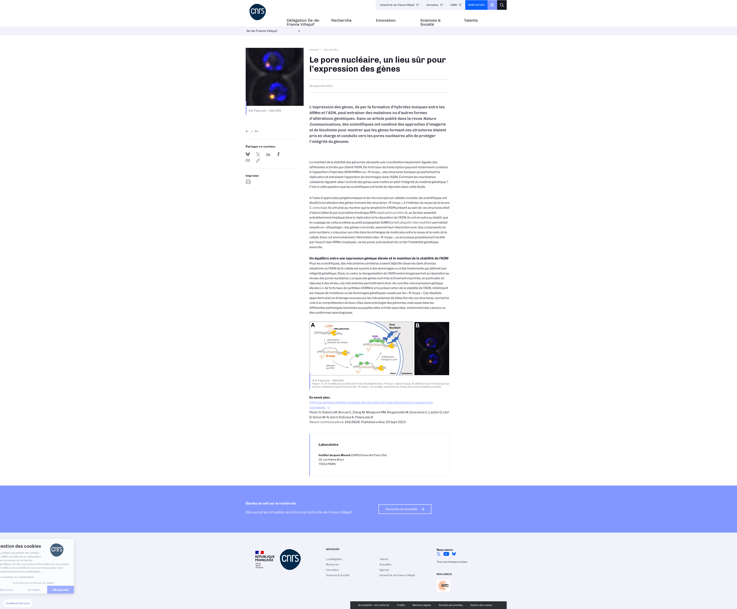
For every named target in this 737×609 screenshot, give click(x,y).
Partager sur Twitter (258, 154)
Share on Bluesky (248, 154)
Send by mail (248, 160)
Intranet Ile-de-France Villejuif (397, 4)
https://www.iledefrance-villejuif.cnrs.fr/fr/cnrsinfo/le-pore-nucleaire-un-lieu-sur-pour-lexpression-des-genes (258, 160)
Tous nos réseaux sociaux (452, 561)
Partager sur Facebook (278, 154)
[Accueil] (264, 12)
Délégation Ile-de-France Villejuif (303, 22)
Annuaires (432, 4)
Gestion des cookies (481, 605)
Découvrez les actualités (402, 509)
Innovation (386, 20)
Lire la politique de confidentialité (26, 577)
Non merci (17, 589)
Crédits (401, 605)
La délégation (334, 559)
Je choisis (44, 589)
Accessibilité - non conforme (373, 605)
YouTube (446, 554)
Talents (471, 20)
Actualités (331, 49)
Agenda (384, 569)
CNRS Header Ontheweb (492, 5)
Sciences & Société (430, 22)
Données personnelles (451, 605)
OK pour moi (71, 589)
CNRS (453, 4)
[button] (17, 603)
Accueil (314, 49)
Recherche (341, 20)
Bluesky (454, 554)
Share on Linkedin (268, 154)
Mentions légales (422, 605)
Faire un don (476, 4)
